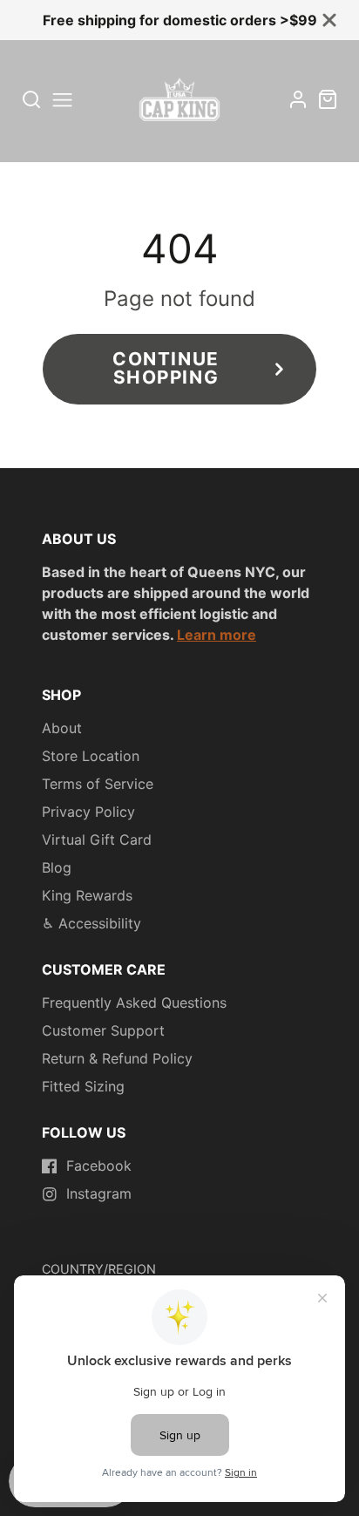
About (62, 728)
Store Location (90, 756)
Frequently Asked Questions (134, 1002)
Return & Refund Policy (117, 1058)
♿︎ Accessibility (91, 923)
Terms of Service (97, 783)
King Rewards (87, 895)
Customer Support (103, 1030)
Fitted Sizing (83, 1086)
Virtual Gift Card (97, 839)
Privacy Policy (88, 811)
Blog (56, 867)
